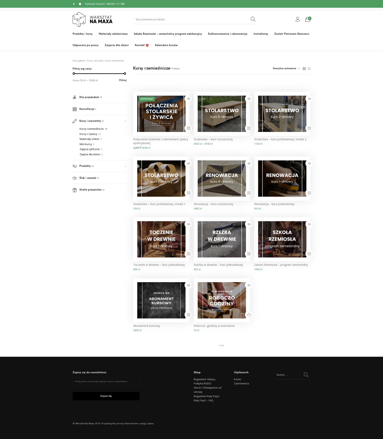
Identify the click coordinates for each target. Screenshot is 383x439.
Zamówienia (241, 383)
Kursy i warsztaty (95, 60)
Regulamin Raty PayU (206, 396)
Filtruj (122, 80)
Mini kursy (86, 144)
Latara (150, 423)
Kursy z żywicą (88, 134)
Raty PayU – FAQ (203, 400)
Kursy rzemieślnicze (92, 129)
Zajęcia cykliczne (90, 149)
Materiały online (89, 139)
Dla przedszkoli (89, 97)
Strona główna (79, 60)
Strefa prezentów (90, 190)
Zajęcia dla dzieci (90, 154)
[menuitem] (82, 34)
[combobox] (286, 68)
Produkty (85, 166)
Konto (237, 379)
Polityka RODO (202, 383)
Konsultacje (86, 109)
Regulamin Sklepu (204, 379)
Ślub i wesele (87, 178)
